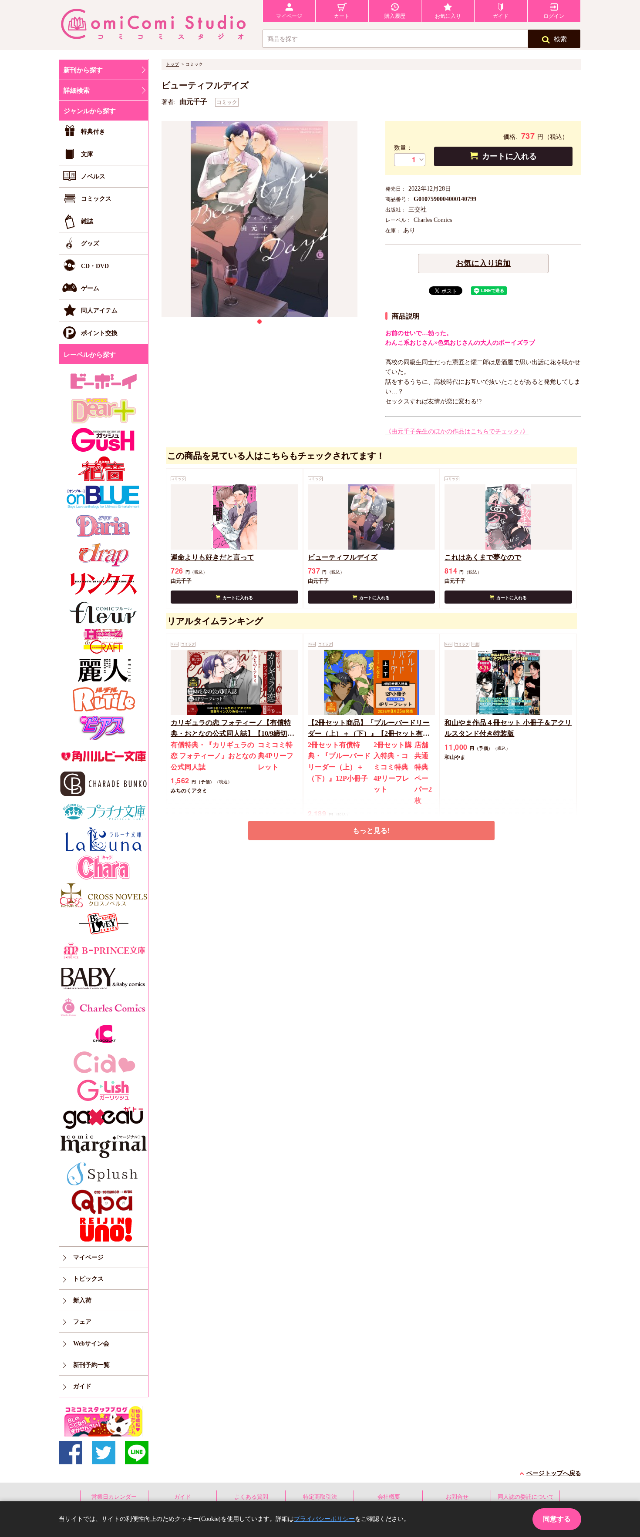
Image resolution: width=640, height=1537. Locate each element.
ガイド (182, 1496)
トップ (172, 64)
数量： (403, 147)
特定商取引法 (320, 1496)
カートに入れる (509, 156)
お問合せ (457, 1496)
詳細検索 (77, 90)
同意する (557, 1519)
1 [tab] (259, 321)
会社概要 (388, 1496)
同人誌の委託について (526, 1496)
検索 (560, 39)
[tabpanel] (259, 219)
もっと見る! (371, 830)
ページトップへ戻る (553, 1473)
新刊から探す (83, 70)
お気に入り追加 (483, 263)
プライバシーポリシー (324, 1519)
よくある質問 (251, 1496)
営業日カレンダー (114, 1496)
